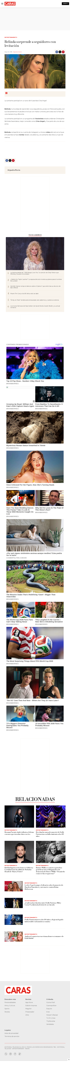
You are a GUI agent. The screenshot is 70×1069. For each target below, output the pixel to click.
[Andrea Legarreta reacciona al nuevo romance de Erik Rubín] (14, 936)
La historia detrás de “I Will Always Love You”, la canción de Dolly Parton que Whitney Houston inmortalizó (34, 273)
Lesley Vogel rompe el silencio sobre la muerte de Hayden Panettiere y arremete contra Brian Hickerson (44, 887)
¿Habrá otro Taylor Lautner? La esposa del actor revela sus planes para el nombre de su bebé (36, 280)
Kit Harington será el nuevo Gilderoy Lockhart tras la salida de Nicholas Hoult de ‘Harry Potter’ (19, 870)
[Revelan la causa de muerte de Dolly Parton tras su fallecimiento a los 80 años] (50, 816)
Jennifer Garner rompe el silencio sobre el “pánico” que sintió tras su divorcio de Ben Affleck (35, 287)
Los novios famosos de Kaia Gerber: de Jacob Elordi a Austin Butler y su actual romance (35, 306)
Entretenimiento (11, 37)
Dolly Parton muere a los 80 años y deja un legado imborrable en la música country (44, 921)
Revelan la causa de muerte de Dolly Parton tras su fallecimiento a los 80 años (50, 834)
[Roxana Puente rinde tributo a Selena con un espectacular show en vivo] (19, 816)
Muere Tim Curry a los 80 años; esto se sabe (24, 293)
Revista (65, 3)
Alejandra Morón (17, 52)
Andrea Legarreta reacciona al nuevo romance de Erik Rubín (44, 937)
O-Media (49, 999)
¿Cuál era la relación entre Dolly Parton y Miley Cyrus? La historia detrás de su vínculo (43, 904)
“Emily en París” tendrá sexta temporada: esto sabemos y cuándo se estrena (34, 300)
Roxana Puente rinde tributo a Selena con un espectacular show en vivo (19, 833)
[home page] (10, 3)
